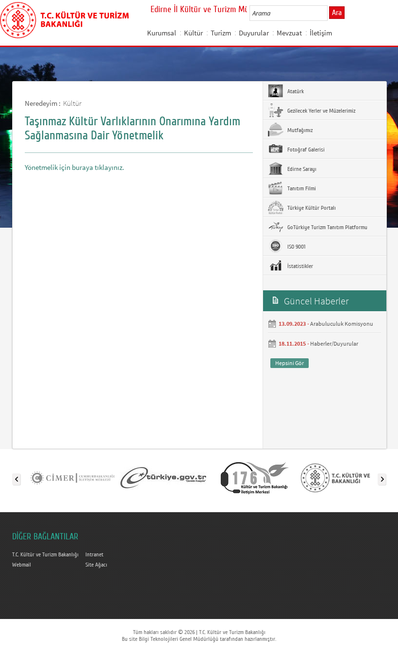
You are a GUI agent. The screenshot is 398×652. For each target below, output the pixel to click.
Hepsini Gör (289, 363)
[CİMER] (72, 477)
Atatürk (295, 91)
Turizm (221, 32)
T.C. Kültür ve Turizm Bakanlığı (45, 554)
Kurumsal (161, 32)
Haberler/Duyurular (334, 343)
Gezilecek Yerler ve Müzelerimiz (320, 110)
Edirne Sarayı (301, 169)
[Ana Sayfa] (64, 18)
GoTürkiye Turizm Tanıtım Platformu (326, 227)
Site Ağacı (96, 564)
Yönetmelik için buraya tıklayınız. (74, 167)
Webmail (21, 564)
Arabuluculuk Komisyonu (341, 323)
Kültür (193, 32)
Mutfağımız (299, 130)
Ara (337, 12)
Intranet (94, 554)
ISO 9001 (295, 246)
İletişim (321, 32)
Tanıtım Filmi (301, 188)
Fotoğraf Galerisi (305, 149)
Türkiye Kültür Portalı (311, 207)
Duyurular (254, 32)
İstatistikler (299, 266)
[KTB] (346, 477)
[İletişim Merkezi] (254, 477)
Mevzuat (289, 32)
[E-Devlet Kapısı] (163, 477)
